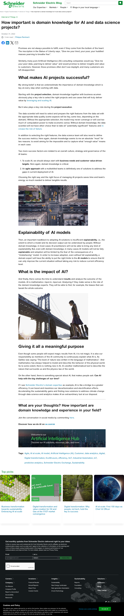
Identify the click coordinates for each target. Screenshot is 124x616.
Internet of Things (24, 11)
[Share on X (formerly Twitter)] (12, 43)
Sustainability (78, 462)
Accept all (105, 609)
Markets (52, 7)
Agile (27, 453)
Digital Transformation (11, 11)
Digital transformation (35, 458)
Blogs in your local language (85, 7)
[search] (120, 3)
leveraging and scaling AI (39, 100)
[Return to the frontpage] (14, 5)
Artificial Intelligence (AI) (62, 453)
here (72, 417)
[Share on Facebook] (3, 43)
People (63, 7)
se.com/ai (50, 424)
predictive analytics (34, 462)
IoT (95, 458)
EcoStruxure (51, 458)
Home (1, 11)
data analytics (91, 453)
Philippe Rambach (22, 37)
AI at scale (35, 453)
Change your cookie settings (88, 609)
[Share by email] (16, 43)
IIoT (70, 458)
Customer (79, 453)
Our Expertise (39, 7)
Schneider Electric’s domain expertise (44, 385)
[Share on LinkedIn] (7, 43)
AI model (45, 453)
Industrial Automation (83, 458)
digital (102, 453)
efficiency (62, 458)
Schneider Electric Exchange (57, 462)
